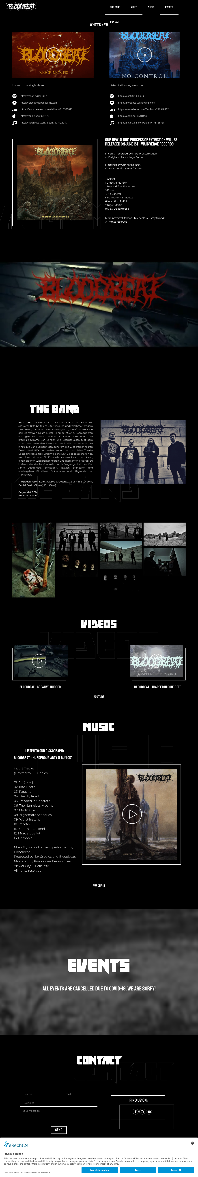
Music (151, 7)
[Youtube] (149, 1111)
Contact (114, 22)
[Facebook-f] (136, 1111)
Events (169, 7)
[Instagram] (142, 1111)
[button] (53, 55)
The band (115, 7)
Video (134, 7)
